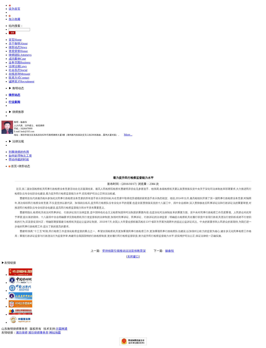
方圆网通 (61, 328)
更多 (11, 115)
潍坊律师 (22, 332)
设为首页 (14, 8)
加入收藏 (14, 19)
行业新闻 (14, 101)
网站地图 (55, 332)
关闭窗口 (133, 256)
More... (128, 134)
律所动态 (14, 94)
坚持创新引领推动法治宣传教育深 (124, 250)
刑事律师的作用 (19, 151)
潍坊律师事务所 (38, 332)
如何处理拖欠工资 (20, 155)
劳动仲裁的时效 (19, 159)
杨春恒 (169, 250)
